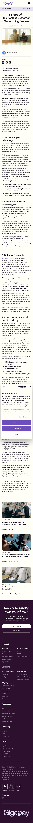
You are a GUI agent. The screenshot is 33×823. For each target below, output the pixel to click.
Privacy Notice (6, 751)
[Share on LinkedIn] (3, 62)
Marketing (5, 691)
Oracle (4, 83)
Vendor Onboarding (7, 656)
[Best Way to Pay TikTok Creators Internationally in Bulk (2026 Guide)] (16, 516)
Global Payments (13, 561)
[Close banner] (30, 386)
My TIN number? (7, 721)
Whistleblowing (6, 756)
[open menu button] (29, 3)
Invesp (15, 181)
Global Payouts (6, 651)
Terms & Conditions (7, 748)
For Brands (5, 674)
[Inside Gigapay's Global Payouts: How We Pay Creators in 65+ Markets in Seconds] (16, 548)
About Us (4, 731)
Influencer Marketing (23, 677)
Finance (4, 693)
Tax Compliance (6, 654)
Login (3, 733)
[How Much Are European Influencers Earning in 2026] (16, 580)
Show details (23, 417)
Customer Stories (7, 711)
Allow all (16, 422)
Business (9, 8)
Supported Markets (7, 716)
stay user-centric (9, 221)
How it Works (6, 688)
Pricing (19, 651)
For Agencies (6, 677)
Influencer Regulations (8, 713)
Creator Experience (7, 659)
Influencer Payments (14, 593)
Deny (16, 434)
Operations (5, 696)
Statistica (5, 258)
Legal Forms (5, 746)
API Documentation (7, 719)
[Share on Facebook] (9, 62)
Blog (3, 8)
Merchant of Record (8, 685)
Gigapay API (5, 661)
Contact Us (5, 736)
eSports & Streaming (23, 679)
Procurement (6, 699)
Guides (11, 529)
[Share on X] (6, 62)
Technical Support (22, 656)
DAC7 (19, 654)
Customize (15, 428)
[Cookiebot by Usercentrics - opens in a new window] (19, 387)
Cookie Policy (6, 753)
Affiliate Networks (22, 674)
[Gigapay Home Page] (7, 3)
